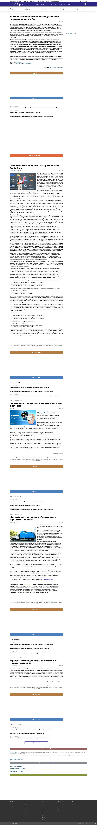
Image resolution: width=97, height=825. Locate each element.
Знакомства (44, 817)
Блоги (69, 4)
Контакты (74, 801)
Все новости (12, 804)
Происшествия (39, 4)
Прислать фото (60, 809)
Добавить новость (61, 804)
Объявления (44, 815)
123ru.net (84, 1)
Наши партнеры (46, 801)
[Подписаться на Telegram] (80, 1)
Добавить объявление (62, 808)
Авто (47, 4)
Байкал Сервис (27, 584)
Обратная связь (61, 801)
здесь (78, 755)
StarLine (12, 408)
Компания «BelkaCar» (15, 665)
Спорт (43, 808)
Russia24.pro (25, 813)
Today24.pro (33, 1)
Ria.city (47, 1)
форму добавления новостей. (49, 344)
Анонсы (43, 813)
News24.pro (13, 1)
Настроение (62, 4)
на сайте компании (48, 579)
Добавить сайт (60, 806)
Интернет (54, 4)
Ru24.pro (26, 1)
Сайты (43, 806)
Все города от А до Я (70, 33)
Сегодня (44, 811)
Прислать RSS (60, 811)
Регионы (44, 809)
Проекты (25, 801)
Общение (44, 819)
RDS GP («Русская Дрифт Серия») (17, 170)
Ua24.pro (24, 808)
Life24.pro (19, 1)
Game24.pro (41, 1)
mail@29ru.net (75, 804)
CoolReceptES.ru (55, 1)
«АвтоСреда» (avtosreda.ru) (16, 21)
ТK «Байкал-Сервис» (14, 522)
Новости (44, 804)
